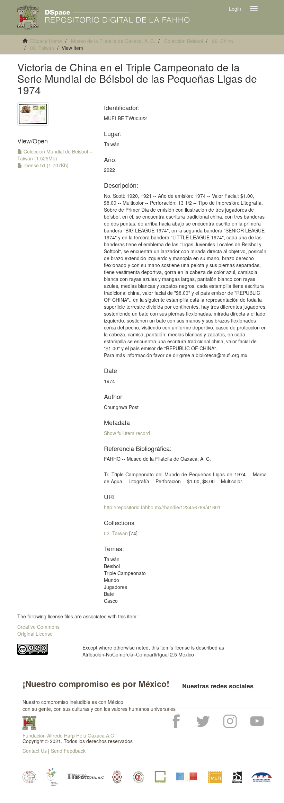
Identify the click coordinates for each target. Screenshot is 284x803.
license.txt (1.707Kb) (45, 165)
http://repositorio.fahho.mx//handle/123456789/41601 (162, 507)
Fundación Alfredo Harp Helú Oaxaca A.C (68, 735)
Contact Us (35, 750)
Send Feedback (68, 750)
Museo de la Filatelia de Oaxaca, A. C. (113, 40)
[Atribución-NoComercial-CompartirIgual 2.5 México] (44, 649)
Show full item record (127, 433)
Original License (35, 633)
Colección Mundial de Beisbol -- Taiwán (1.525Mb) (55, 155)
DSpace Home (46, 40)
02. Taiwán (42, 47)
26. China (222, 40)
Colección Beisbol (183, 40)
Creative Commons (38, 626)
